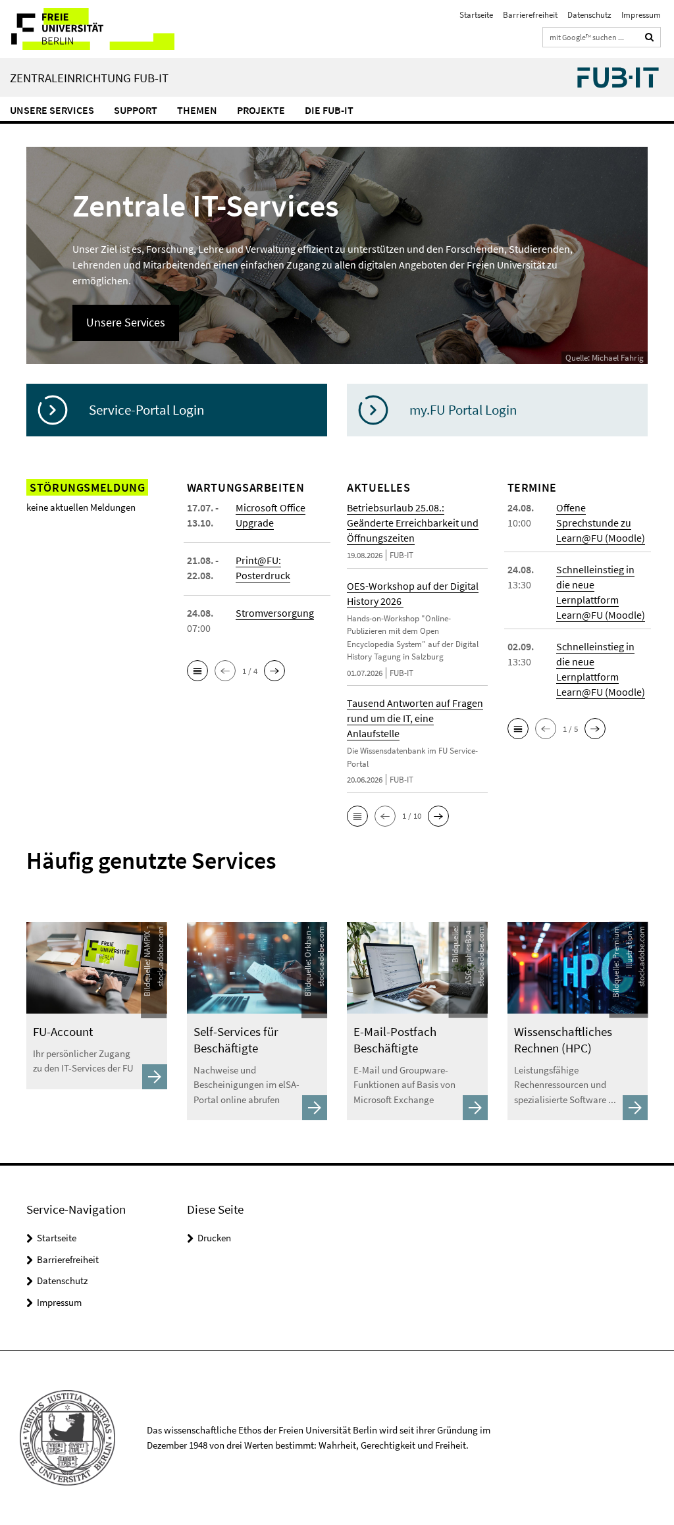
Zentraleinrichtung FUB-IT (89, 78)
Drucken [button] (214, 1237)
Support (135, 109)
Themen (197, 109)
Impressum (641, 14)
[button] (197, 671)
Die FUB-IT (329, 109)
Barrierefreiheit (530, 14)
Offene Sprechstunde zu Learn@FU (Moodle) (600, 522)
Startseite (476, 14)
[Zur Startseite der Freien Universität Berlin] (87, 29)
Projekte (261, 109)
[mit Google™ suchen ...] (649, 37)
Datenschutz (589, 14)
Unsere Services (52, 109)
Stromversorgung (275, 612)
